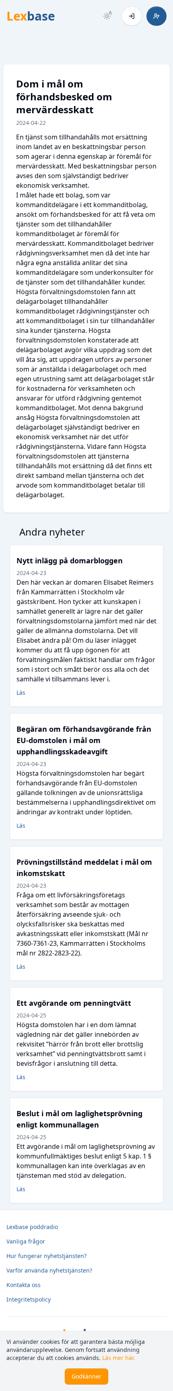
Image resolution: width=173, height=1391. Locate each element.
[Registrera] (156, 16)
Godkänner (86, 1376)
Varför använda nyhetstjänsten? (49, 1270)
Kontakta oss (23, 1285)
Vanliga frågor (25, 1241)
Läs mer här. (118, 1358)
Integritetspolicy (28, 1299)
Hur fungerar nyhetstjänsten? (46, 1256)
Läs (20, 692)
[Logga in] (132, 16)
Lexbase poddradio (32, 1227)
